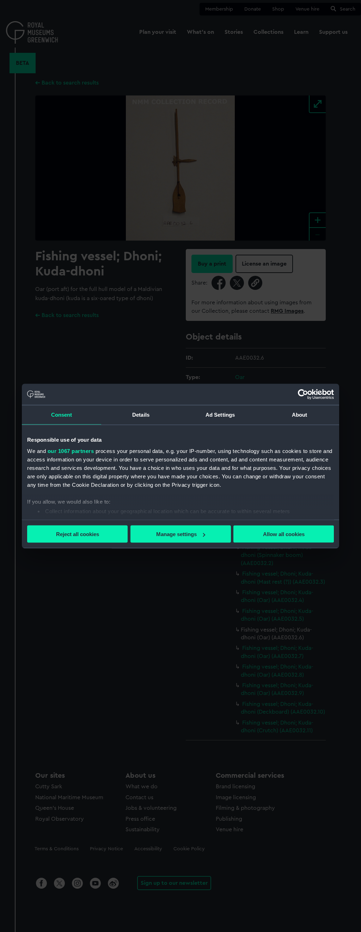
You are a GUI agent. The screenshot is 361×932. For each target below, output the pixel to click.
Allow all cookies (284, 534)
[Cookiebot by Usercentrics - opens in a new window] (303, 394)
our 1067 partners (71, 451)
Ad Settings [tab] (220, 415)
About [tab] (299, 415)
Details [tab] (140, 415)
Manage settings (176, 534)
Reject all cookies (77, 534)
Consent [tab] (61, 415)
